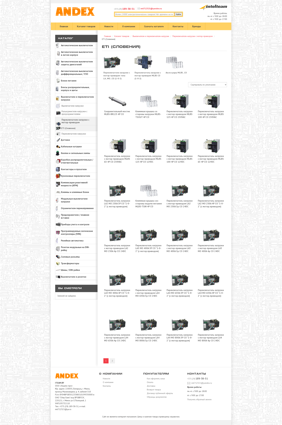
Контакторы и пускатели (74, 169)
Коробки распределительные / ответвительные (77, 161)
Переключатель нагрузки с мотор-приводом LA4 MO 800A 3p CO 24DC (148, 337)
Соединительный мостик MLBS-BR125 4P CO (117, 113)
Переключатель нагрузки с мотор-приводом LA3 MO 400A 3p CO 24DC (180, 248)
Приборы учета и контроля (75, 224)
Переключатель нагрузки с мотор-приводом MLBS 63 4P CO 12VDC (211, 159)
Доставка (150, 386)
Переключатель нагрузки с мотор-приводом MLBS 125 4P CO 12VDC (148, 159)
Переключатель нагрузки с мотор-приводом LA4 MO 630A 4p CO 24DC (117, 337)
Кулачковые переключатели (75, 175)
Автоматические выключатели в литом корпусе (77, 53)
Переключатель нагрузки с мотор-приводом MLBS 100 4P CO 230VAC (211, 114)
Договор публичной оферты (159, 393)
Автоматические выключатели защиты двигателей (77, 63)
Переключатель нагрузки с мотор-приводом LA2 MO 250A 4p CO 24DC (117, 248)
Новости (108, 26)
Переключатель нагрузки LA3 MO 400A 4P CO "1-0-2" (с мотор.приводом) (117, 293)
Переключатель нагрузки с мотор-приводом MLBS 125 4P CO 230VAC (180, 114)
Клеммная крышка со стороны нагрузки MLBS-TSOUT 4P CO (148, 114)
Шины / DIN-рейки (70, 270)
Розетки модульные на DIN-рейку (75, 249)
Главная (64, 26)
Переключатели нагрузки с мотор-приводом (75, 121)
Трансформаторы (70, 263)
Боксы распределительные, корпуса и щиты (75, 89)
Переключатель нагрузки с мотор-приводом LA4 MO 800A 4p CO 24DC (211, 337)
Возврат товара (153, 389)
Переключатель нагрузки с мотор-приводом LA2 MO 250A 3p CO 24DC (180, 203)
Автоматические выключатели (77, 45)
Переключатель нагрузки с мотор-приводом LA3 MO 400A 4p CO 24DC (211, 248)
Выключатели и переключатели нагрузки (77, 98)
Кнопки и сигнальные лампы (75, 153)
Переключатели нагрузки (74, 133)
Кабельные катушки (71, 146)
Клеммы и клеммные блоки (75, 192)
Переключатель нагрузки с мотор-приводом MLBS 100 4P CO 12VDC (180, 159)
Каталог (65, 39)
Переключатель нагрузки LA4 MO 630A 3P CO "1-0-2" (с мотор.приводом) (180, 293)
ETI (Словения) (68, 128)
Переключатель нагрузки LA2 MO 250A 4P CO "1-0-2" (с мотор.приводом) (211, 203)
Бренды (196, 26)
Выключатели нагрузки (73, 105)
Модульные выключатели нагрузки (74, 200)
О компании (128, 26)
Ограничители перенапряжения (77, 208)
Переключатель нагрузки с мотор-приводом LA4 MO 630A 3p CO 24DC (148, 293)
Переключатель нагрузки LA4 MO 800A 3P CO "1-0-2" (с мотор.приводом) (180, 337)
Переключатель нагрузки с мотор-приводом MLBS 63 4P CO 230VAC (117, 159)
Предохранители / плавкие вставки (75, 216)
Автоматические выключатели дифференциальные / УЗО (77, 72)
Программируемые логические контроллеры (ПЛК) (77, 232)
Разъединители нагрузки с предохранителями (74, 112)
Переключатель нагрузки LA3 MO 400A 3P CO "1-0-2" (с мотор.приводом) (148, 248)
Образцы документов (156, 397)
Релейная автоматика (72, 240)
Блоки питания (68, 80)
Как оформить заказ (155, 378)
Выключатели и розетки (73, 276)
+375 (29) (124, 9)
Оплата (149, 382)
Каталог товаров (86, 26)
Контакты (178, 26)
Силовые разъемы (70, 256)
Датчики (65, 139)
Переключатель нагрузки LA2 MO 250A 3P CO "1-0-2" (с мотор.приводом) (117, 203)
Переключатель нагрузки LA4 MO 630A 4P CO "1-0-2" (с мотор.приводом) (211, 293)
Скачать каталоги (154, 26)
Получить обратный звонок (199, 399)
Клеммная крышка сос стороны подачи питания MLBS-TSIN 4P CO (148, 203)
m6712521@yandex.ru (151, 8)
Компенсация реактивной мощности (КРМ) (74, 184)
